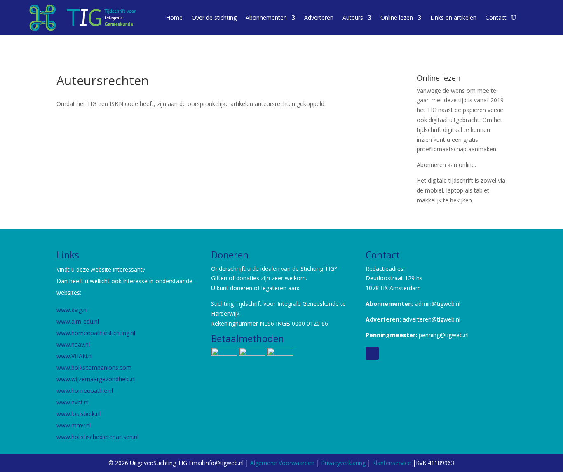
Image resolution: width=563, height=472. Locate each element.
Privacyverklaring (343, 463)
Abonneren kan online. (446, 165)
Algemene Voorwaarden (282, 463)
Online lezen (396, 17)
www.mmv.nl (73, 425)
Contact (496, 17)
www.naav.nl (73, 344)
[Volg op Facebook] (372, 353)
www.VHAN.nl (74, 356)
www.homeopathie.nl (84, 391)
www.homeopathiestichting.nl (96, 333)
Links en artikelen (453, 17)
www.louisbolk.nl (79, 414)
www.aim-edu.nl (77, 321)
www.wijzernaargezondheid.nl (96, 379)
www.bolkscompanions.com (93, 367)
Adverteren (318, 17)
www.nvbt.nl (72, 402)
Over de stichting (214, 17)
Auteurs (352, 17)
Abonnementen (266, 17)
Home (174, 17)
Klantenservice (392, 463)
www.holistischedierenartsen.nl (97, 437)
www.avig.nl (72, 310)
